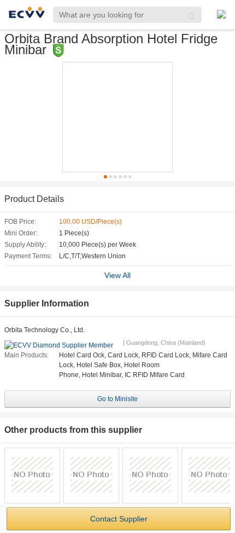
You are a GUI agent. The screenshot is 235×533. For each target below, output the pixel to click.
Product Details (34, 199)
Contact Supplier (119, 518)
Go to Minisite (117, 399)
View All (117, 275)
